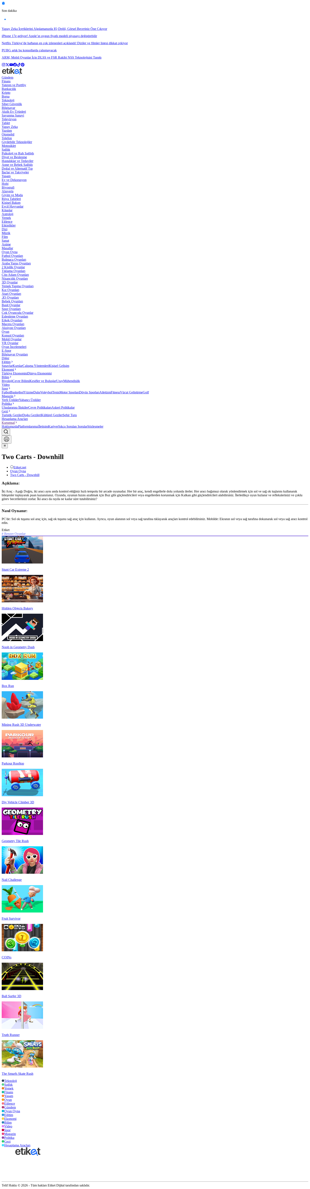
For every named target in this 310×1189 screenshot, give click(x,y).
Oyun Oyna (18, 471)
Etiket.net (19, 467)
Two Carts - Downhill (24, 475)
